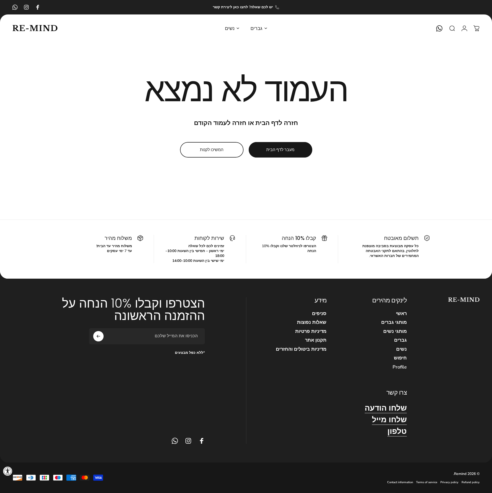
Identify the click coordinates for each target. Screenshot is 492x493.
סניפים (319, 314)
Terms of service (426, 482)
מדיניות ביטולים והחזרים (301, 349)
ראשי (401, 314)
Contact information (400, 482)
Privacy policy (449, 482)
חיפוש (400, 358)
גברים (400, 340)
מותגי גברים (394, 322)
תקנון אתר (315, 340)
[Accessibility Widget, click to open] (8, 471)
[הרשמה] (98, 336)
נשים (401, 349)
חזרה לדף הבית (276, 123)
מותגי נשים (395, 331)
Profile (400, 367)
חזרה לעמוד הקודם (220, 123)
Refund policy (471, 482)
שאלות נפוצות (311, 322)
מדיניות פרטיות (310, 331)
